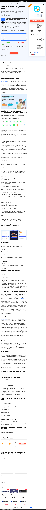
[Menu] (1, 1)
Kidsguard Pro (4, 81)
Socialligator (11, 509)
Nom (2, 475)
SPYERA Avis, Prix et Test (23, 496)
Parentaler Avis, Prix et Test (5, 496)
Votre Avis (3, 460)
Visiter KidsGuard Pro (37, 20)
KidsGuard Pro (4, 319)
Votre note (3, 458)
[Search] (45, 1)
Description (5, 62)
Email (2, 478)
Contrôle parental (8, 3)
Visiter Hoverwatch (14, 505)
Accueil (2, 3)
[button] (43, 4)
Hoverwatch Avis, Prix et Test (14, 496)
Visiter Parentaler (5, 505)
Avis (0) (10, 62)
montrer (8, 75)
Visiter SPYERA (23, 505)
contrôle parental (22, 298)
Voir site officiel (14, 53)
